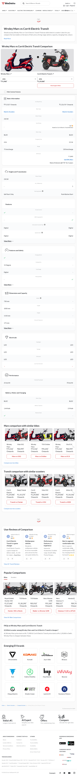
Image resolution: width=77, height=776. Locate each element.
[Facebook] (60, 773)
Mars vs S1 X (65, 456)
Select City (70, 10)
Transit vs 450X (65, 502)
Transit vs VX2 (41, 502)
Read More (7, 38)
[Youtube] (69, 773)
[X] (64, 773)
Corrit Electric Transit (44, 74)
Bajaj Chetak (21, 490)
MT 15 (25, 760)
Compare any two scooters (12, 508)
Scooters (13, 577)
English (67, 3)
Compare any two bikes (11, 463)
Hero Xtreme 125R (35, 763)
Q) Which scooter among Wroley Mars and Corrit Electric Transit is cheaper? (31, 630)
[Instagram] (74, 773)
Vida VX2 (20, 444)
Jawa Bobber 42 (33, 766)
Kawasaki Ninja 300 (22, 766)
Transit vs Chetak (16, 502)
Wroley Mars (5, 74)
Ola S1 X (69, 444)
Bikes (5, 577)
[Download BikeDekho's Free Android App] (71, 743)
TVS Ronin (51, 760)
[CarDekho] (61, 754)
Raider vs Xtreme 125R (41, 611)
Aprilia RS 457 (5, 766)
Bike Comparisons (15, 617)
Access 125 (44, 760)
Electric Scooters (9, 112)
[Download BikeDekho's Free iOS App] (62, 743)
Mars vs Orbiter (41, 456)
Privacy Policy (6, 749)
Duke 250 (13, 766)
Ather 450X (70, 490)
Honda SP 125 (32, 760)
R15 (38, 760)
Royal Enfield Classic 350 (15, 760)
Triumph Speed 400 (23, 763)
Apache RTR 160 (45, 763)
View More (7, 241)
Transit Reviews (14, 564)
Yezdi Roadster (13, 763)
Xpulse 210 (5, 763)
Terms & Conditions (8, 746)
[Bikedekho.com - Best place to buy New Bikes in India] (8, 3)
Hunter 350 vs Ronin (15, 611)
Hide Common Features (14, 92)
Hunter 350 (5, 760)
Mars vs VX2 (16, 456)
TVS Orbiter (46, 444)
